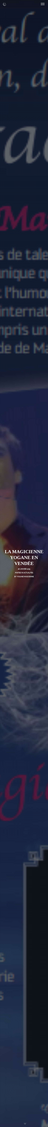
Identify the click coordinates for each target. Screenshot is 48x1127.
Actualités (28, 573)
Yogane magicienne (25, 577)
